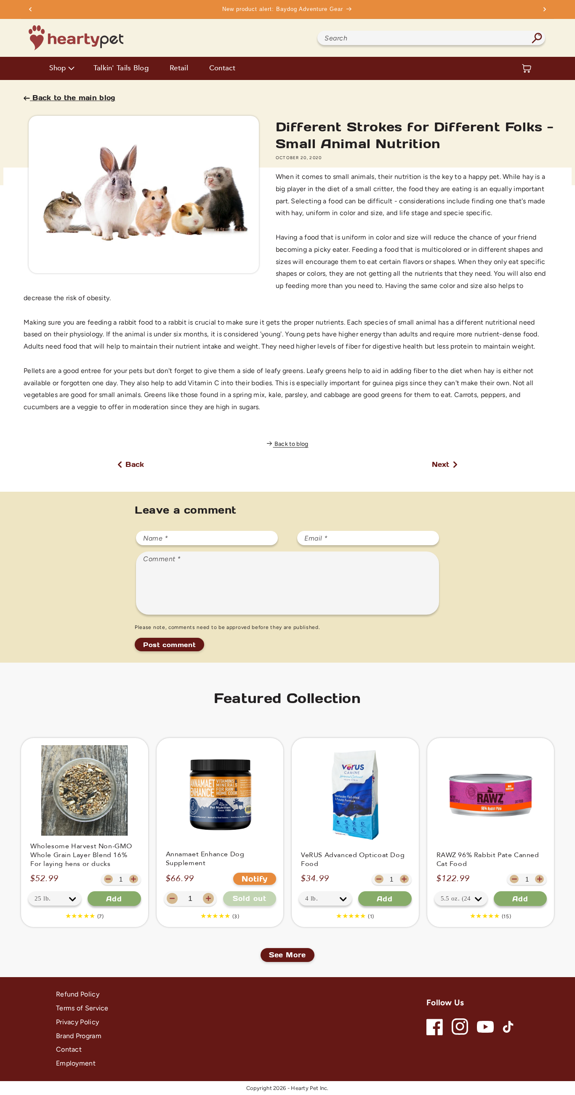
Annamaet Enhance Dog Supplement (205, 859)
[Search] (537, 38)
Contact (222, 68)
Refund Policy (77, 994)
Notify (255, 878)
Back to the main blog (72, 97)
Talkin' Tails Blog (121, 68)
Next (442, 464)
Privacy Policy (77, 1022)
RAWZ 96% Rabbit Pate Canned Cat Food (488, 860)
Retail (179, 68)
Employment (76, 1063)
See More (287, 955)
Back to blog (291, 444)
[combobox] (431, 38)
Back (133, 464)
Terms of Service (82, 1008)
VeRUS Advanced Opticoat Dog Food (353, 860)
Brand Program (78, 1036)
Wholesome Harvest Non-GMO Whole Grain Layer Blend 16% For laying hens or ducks (81, 855)
